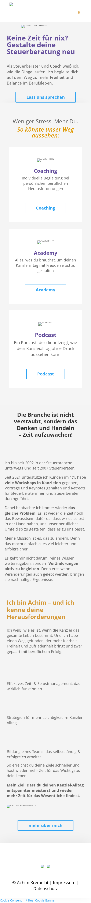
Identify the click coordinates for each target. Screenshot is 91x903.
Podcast (45, 374)
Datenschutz (45, 888)
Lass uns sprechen (45, 97)
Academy (45, 290)
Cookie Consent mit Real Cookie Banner (28, 900)
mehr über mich (45, 825)
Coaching (45, 208)
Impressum (64, 882)
